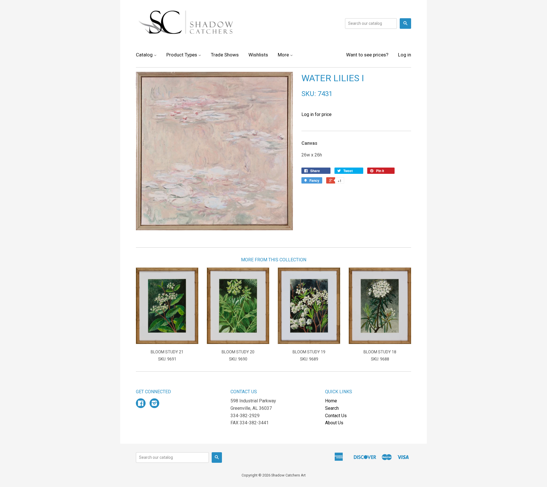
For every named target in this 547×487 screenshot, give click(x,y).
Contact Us (336, 415)
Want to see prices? (367, 55)
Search (332, 408)
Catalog (145, 55)
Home (331, 401)
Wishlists (258, 55)
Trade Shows (225, 55)
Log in (404, 55)
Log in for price (316, 114)
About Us (334, 422)
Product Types (182, 55)
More (284, 55)
